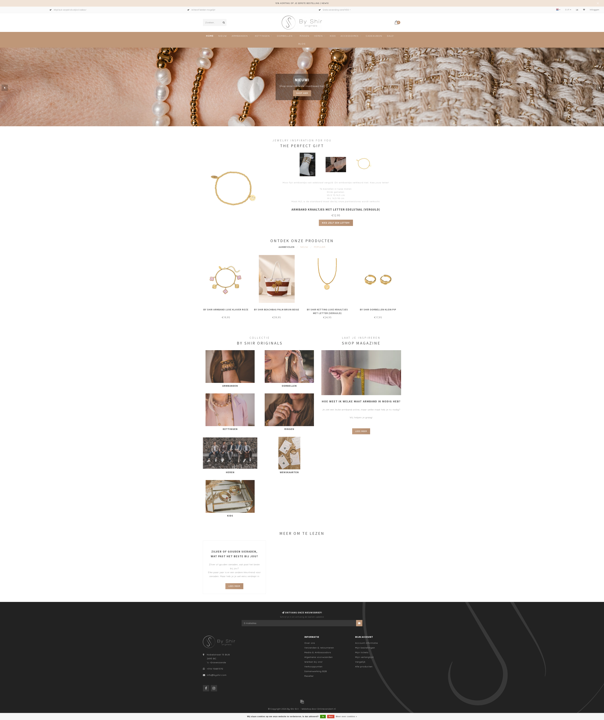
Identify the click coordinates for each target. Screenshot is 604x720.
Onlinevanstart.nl (326, 709)
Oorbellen (285, 35)
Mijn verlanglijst (364, 657)
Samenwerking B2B (315, 671)
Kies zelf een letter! (336, 222)
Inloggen (594, 9)
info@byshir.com (216, 675)
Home (210, 35)
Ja (323, 716)
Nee (331, 716)
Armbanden (240, 35)
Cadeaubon (374, 35)
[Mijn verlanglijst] (584, 9)
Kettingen (262, 35)
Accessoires (350, 35)
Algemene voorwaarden (318, 657)
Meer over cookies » (346, 716)
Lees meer (361, 431)
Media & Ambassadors (317, 652)
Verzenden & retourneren (319, 647)
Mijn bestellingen (365, 647)
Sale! (390, 35)
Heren (318, 35)
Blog (302, 43)
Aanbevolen (286, 247)
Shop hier (302, 92)
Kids (333, 35)
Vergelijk (360, 661)
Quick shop (227, 308)
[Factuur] (302, 701)
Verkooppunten (313, 666)
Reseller (309, 676)
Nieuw (222, 35)
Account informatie (366, 643)
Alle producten (363, 666)
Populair (319, 247)
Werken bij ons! (313, 661)
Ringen (304, 35)
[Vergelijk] (577, 9)
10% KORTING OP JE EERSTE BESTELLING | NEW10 (302, 3)
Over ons (309, 643)
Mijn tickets (362, 652)
